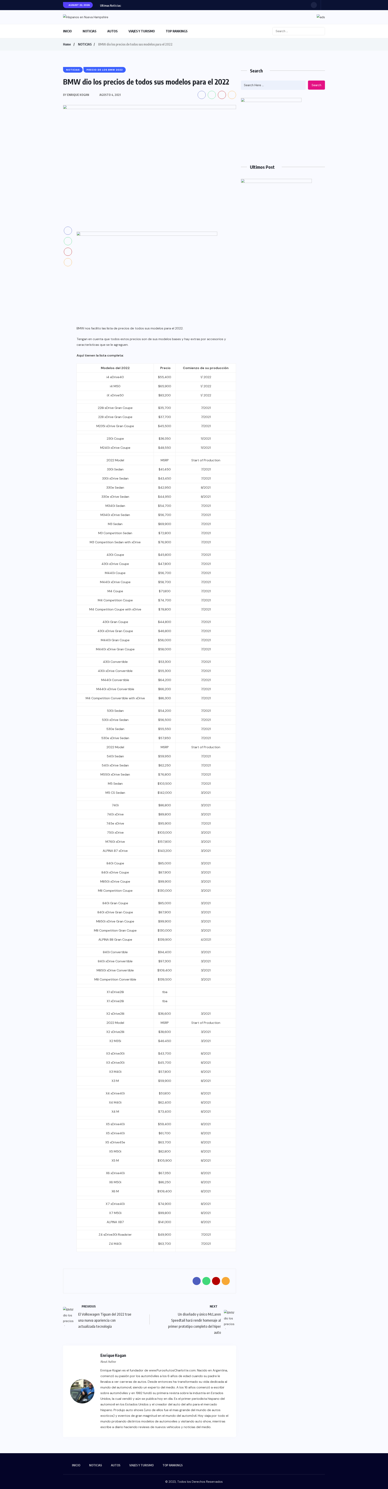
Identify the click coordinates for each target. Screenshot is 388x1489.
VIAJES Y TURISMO (142, 31)
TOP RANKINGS (177, 31)
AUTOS (112, 31)
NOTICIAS (89, 31)
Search (316, 85)
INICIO (67, 31)
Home (67, 44)
